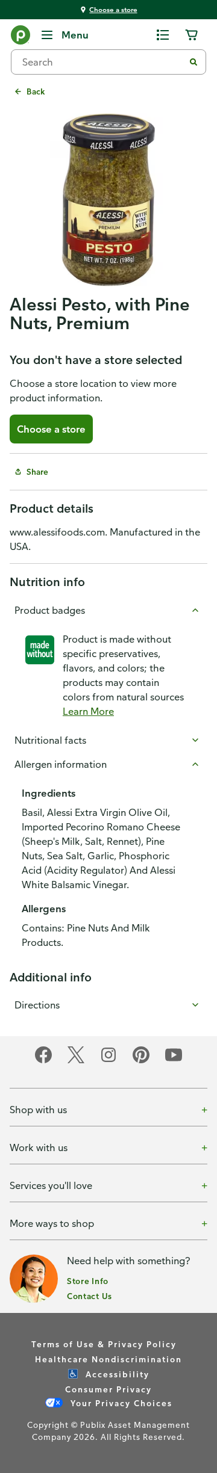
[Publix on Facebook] (43, 1061)
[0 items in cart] (191, 35)
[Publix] (20, 37)
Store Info (87, 1281)
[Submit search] (193, 62)
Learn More (88, 711)
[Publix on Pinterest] (141, 1061)
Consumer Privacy (108, 1389)
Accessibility (116, 1374)
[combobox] (102, 62)
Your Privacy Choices (120, 1403)
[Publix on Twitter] (76, 1061)
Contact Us (89, 1296)
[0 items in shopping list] (162, 35)
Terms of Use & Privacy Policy (104, 1344)
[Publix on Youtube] (173, 1061)
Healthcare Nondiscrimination (108, 1359)
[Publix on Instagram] (108, 1061)
